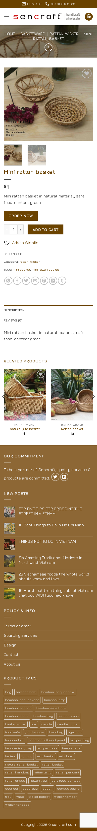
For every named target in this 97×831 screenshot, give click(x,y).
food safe (12, 732)
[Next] (85, 104)
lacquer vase (47, 748)
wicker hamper (65, 797)
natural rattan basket (21, 764)
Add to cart (46, 229)
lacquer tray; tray (18, 748)
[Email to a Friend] (35, 281)
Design (10, 645)
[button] (7, 16)
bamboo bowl (26, 692)
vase (20, 797)
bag (8, 692)
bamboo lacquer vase (22, 700)
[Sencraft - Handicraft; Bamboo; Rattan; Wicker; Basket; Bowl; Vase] (47, 17)
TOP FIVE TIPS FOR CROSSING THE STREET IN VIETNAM (50, 511)
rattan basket (52, 764)
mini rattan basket (45, 269)
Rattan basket (72, 429)
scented (11, 788)
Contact (11, 654)
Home (9, 34)
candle (46, 724)
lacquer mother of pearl (47, 740)
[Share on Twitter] (26, 281)
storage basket (68, 788)
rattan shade (15, 780)
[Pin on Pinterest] (44, 281)
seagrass (30, 788)
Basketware (32, 34)
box (34, 724)
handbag (56, 732)
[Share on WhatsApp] (8, 281)
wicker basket (39, 797)
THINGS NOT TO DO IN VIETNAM (47, 541)
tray (8, 797)
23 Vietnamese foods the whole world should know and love (54, 576)
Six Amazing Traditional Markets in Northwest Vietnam (50, 560)
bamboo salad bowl (51, 708)
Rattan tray (38, 780)
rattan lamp (42, 772)
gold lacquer (35, 732)
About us (12, 664)
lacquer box (14, 740)
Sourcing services (20, 635)
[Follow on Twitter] (55, 477)
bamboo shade (17, 716)
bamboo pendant (18, 708)
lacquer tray (79, 740)
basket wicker (15, 724)
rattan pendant (67, 772)
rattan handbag (17, 772)
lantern (10, 756)
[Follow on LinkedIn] (64, 477)
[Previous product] (48, 47)
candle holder (68, 724)
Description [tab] (14, 310)
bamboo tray (43, 716)
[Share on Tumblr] (62, 281)
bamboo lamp (54, 700)
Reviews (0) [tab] (13, 320)
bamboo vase (68, 716)
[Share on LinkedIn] (53, 281)
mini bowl (66, 756)
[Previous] (11, 104)
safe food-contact (65, 780)
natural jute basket (25, 429)
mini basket (21, 269)
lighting (26, 756)
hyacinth (75, 732)
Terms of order (17, 626)
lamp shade (71, 748)
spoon (47, 788)
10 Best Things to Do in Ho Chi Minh (51, 525)
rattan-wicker (64, 34)
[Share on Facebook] (17, 281)
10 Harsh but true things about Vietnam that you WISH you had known (56, 592)
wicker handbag (17, 804)
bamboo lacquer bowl (58, 692)
